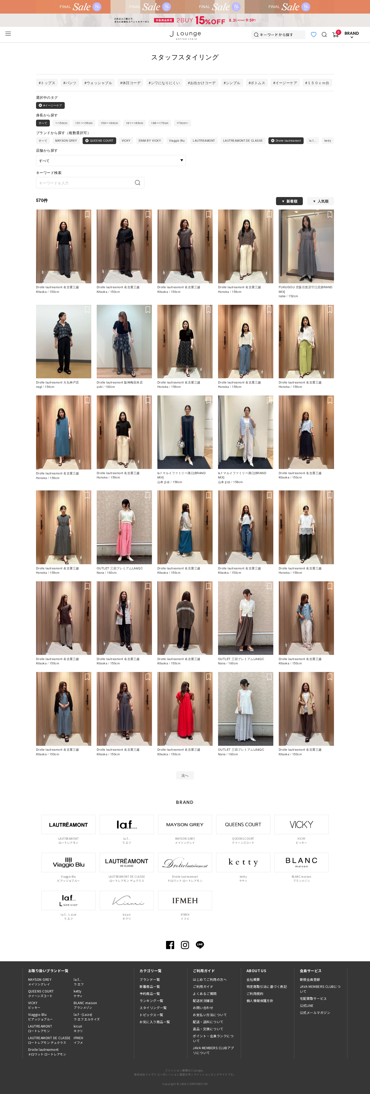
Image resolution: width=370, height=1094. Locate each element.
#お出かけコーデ (202, 82)
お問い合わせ (203, 1007)
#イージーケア (285, 82)
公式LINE (307, 1005)
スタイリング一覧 (153, 1007)
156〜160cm (109, 123)
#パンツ (69, 82)
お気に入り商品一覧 (154, 1021)
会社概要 (253, 979)
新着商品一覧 (149, 986)
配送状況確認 (203, 1000)
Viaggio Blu (177, 140)
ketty (327, 140)
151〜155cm (83, 123)
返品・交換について (208, 1028)
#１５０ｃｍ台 (317, 82)
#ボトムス (257, 82)
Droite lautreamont (288, 140)
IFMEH (78, 1040)
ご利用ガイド (203, 986)
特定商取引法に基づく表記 (266, 986)
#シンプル (232, 82)
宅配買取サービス (313, 998)
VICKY (126, 140)
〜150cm (61, 123)
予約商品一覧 (149, 993)
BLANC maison (85, 1005)
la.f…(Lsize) (87, 1016)
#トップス (47, 82)
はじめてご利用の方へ (210, 979)
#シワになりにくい (164, 82)
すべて (43, 123)
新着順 (292, 201)
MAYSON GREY (66, 140)
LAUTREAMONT (204, 140)
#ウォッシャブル (98, 82)
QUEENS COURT (101, 140)
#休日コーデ (130, 82)
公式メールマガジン (315, 1012)
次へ (185, 775)
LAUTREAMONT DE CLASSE (243, 140)
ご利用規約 (254, 993)
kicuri (78, 1028)
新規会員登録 (310, 979)
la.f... (312, 140)
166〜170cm (159, 123)
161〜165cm (134, 123)
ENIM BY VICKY (150, 140)
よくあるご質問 (204, 993)
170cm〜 (183, 123)
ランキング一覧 (151, 1000)
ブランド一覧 (149, 979)
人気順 (323, 201)
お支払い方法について (210, 1014)
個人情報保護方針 (260, 1000)
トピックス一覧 (151, 1014)
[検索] (139, 182)
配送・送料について (208, 1021)
